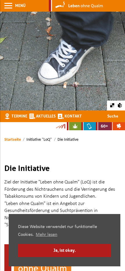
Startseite (12, 140)
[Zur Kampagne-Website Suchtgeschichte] (60, 126)
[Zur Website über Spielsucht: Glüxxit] (117, 126)
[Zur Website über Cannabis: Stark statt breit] (74, 126)
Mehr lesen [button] (46, 234)
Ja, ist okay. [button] (64, 250)
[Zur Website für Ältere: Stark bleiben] (103, 126)
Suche (112, 116)
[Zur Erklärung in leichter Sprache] (120, 105)
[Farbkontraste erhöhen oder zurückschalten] (112, 105)
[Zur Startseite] (76, 6)
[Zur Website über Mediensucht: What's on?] (88, 126)
